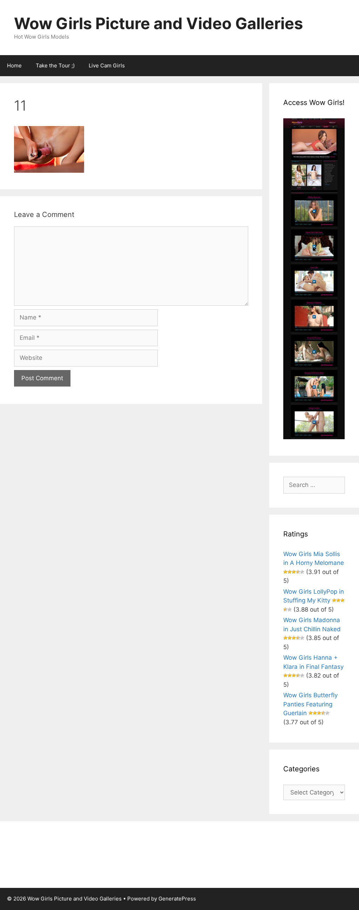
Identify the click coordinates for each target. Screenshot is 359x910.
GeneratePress (177, 898)
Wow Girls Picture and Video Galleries (158, 23)
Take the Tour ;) (55, 65)
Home (14, 65)
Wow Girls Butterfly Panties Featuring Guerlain (310, 704)
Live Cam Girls (107, 65)
